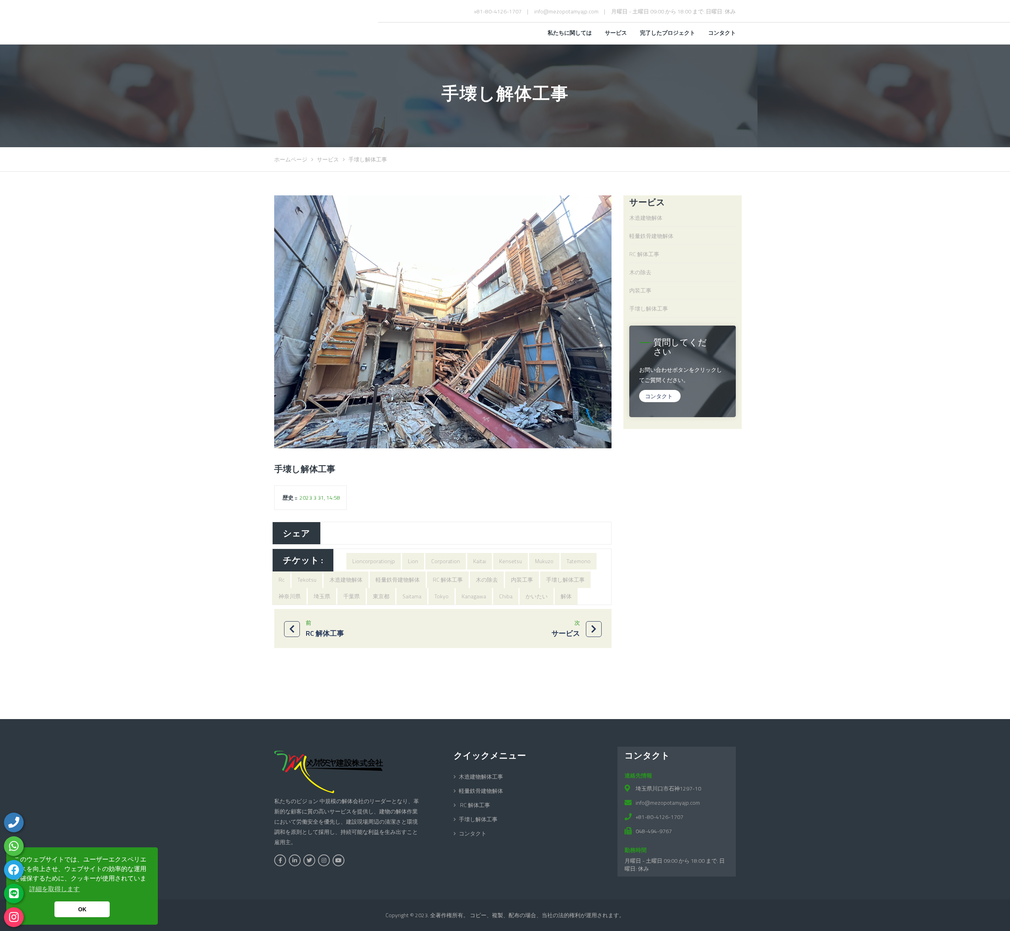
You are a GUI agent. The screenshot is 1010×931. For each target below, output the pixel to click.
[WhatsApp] (14, 846)
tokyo (441, 596)
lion (413, 561)
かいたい (537, 596)
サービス (328, 159)
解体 (566, 596)
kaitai (479, 561)
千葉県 (351, 596)
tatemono (579, 561)
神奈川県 (290, 596)
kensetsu (510, 561)
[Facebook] (14, 870)
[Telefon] (14, 822)
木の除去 (487, 579)
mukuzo (544, 561)
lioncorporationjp (373, 561)
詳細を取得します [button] (54, 889)
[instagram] (14, 917)
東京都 (381, 596)
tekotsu (306, 579)
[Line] (14, 893)
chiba (505, 596)
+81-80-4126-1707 (498, 11)
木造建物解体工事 (481, 776)
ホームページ (290, 159)
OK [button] (82, 909)
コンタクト (659, 396)
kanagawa (474, 596)
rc (281, 579)
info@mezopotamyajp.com (566, 11)
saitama (411, 596)
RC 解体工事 (448, 579)
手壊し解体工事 (565, 579)
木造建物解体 (346, 579)
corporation (445, 561)
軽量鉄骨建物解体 (398, 579)
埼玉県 (322, 596)
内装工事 (522, 579)
